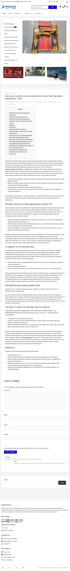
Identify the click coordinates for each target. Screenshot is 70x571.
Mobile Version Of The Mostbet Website (20, 135)
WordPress (66, 567)
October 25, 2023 (11, 93)
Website (6, 434)
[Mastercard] (3, 521)
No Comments (11, 104)
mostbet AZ (56, 101)
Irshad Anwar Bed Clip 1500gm (10, 55)
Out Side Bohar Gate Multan (9, 538)
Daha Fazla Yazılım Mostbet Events (19, 137)
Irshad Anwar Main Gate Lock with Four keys (10, 48)
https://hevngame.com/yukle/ (13, 169)
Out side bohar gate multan (9, 1)
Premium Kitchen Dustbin (11, 37)
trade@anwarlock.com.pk (24, 1)
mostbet (50, 101)
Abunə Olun (12, 127)
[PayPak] (12, 521)
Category (17, 13)
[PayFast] (21, 521)
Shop (10, 13)
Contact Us (28, 13)
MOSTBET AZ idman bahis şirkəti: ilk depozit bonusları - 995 (30, 101)
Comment (7, 390)
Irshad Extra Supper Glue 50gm (11, 32)
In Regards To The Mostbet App (18, 117)
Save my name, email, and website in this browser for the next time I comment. (26, 448)
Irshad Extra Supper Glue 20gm (11, 61)
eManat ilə (12, 125)
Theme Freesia (55, 567)
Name (6, 415)
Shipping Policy (7, 554)
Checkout (38, 13)
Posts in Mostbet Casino (16, 147)
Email (6, 425)
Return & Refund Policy (9, 557)
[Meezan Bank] (16, 521)
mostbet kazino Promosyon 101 (18, 151)
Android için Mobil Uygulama (17, 129)
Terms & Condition (7, 560)
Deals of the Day (8, 27)
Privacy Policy (6, 552)
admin (11, 101)
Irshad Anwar (41, 567)
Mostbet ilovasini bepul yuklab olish (19, 119)
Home (4, 13)
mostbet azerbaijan (26, 337)
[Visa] (8, 521)
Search (52, 7)
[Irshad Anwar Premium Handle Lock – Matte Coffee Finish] (44, 21)
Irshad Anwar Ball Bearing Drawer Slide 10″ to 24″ (11, 42)
